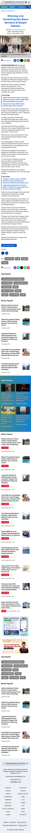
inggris (5, 295)
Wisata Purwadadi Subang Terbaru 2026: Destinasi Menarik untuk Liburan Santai (10, 322)
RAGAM (23, 802)
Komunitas (14, 295)
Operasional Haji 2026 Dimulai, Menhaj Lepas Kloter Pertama (14, 105)
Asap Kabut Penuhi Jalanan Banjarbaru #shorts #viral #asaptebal (23, 418)
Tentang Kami (22, 825)
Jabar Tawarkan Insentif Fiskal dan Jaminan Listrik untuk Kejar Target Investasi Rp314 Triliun (11, 605)
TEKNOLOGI (23, 788)
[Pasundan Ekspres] (14, 3)
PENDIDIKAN (22, 7)
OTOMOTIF (23, 814)
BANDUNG (8, 802)
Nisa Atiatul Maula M (18, 30)
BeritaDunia (6, 287)
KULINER (8, 814)
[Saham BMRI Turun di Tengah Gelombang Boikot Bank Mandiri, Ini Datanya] (26, 533)
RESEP (8, 811)
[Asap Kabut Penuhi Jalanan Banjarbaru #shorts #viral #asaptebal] (23, 410)
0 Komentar (7, 61)
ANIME (23, 808)
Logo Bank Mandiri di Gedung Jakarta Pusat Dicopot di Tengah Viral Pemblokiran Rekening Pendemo (9, 337)
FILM (23, 805)
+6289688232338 (15, 782)
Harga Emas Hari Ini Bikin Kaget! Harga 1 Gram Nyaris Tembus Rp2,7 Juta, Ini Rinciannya (11, 568)
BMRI (15, 287)
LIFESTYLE (11, 11)
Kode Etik (13, 822)
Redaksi (6, 822)
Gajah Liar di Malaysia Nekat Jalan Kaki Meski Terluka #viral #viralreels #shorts (7, 397)
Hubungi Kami (21, 822)
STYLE (23, 799)
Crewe (18, 291)
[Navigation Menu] (29, 2)
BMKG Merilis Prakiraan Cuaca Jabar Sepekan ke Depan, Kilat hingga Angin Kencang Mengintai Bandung (16, 99)
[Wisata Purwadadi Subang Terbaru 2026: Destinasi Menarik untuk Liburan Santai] (26, 321)
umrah (5, 263)
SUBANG (8, 794)
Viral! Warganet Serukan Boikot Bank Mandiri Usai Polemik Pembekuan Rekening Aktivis (10, 550)
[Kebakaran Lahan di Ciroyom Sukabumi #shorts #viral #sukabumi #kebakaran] (23, 388)
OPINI (23, 811)
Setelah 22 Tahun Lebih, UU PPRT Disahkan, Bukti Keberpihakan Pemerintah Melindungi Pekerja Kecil (15, 181)
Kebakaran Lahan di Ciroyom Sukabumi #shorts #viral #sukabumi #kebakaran (22, 397)
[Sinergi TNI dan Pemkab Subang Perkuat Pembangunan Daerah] (8, 410)
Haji (17, 259)
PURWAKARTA (8, 797)
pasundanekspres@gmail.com (15, 776)
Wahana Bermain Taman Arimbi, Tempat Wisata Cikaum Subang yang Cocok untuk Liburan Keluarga (11, 308)
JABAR (4, 611)
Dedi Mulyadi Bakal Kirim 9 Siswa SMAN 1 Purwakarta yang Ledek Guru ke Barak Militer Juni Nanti (16, 187)
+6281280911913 (15, 780)
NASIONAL (5, 486)
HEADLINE (4, 7)
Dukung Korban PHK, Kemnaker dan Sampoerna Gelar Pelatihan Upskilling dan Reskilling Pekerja (10, 587)
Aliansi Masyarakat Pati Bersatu (13, 279)
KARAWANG (8, 799)
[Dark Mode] (26, 2)
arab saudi (9, 259)
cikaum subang (8, 291)
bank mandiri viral (21, 283)
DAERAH (12, 7)
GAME (23, 797)
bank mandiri (7, 283)
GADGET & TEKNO (23, 794)
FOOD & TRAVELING (8, 808)
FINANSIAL (5, 575)
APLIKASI (23, 791)
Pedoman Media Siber (10, 825)
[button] (13, 7)
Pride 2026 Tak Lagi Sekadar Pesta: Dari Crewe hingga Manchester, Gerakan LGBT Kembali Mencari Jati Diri (10, 352)
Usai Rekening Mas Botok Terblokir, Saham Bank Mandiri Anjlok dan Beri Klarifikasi (10, 366)
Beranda (4, 11)
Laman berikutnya (8, 245)
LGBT (22, 295)
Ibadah (24, 259)
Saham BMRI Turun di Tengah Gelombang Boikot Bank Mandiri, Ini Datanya (10, 533)
